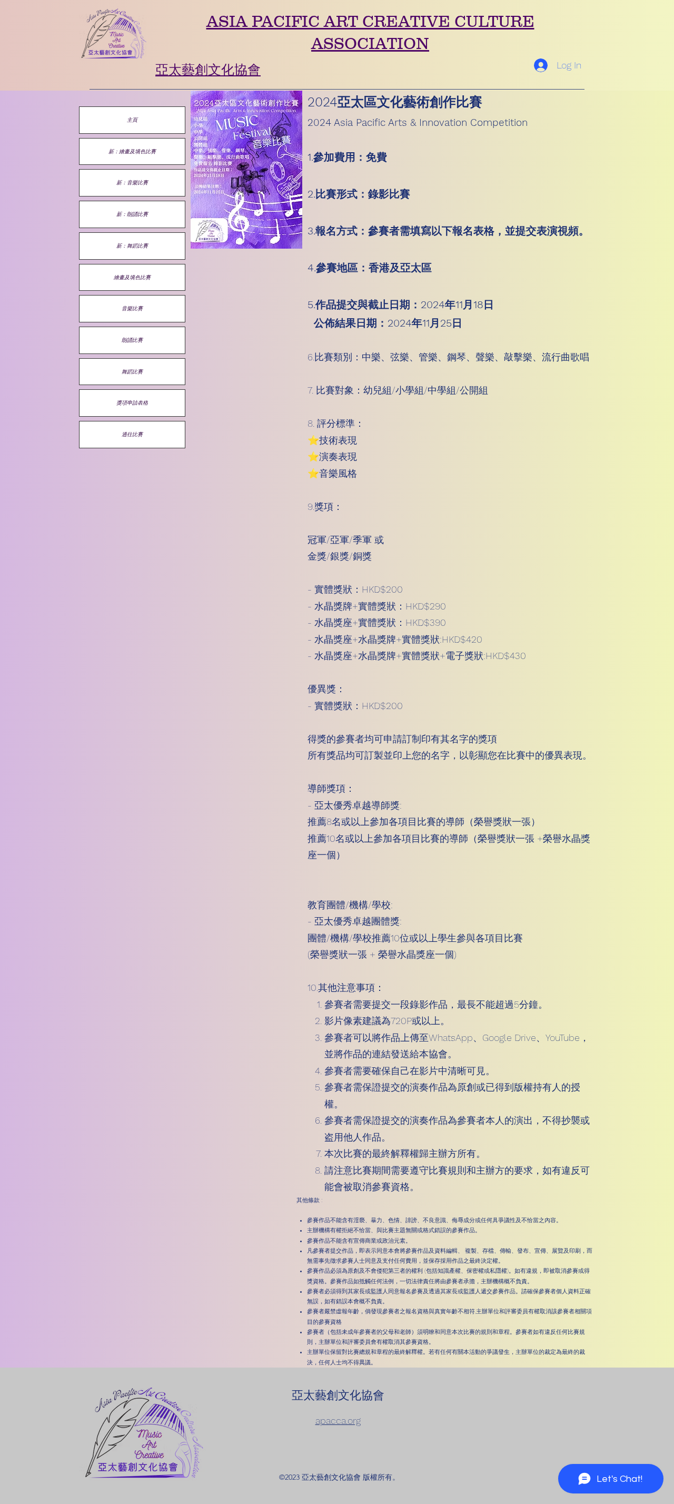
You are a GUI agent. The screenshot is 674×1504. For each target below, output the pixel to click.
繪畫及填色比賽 (132, 277)
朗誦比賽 (132, 340)
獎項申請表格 (132, 402)
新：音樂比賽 (132, 182)
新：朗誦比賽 (132, 214)
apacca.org (338, 1420)
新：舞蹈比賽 (132, 245)
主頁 (132, 119)
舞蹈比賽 (132, 371)
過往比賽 (132, 434)
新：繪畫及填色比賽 (132, 151)
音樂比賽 (132, 308)
